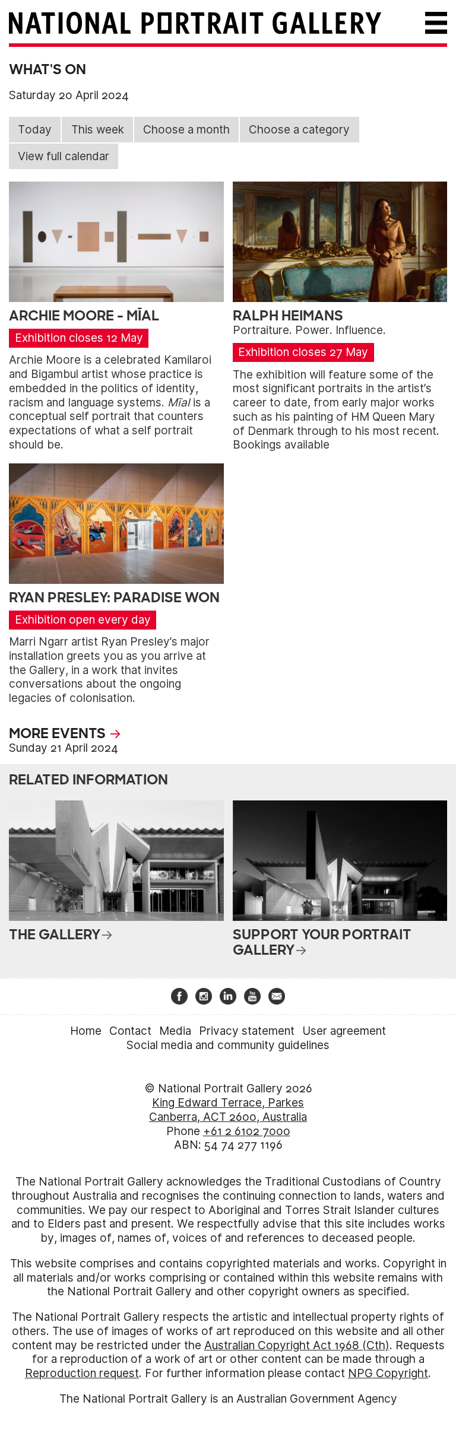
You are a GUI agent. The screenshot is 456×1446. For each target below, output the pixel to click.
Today (35, 129)
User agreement (344, 1031)
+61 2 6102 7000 (246, 1131)
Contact (130, 1031)
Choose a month (186, 129)
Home (86, 1031)
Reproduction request (82, 1373)
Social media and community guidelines (228, 1045)
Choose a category (299, 129)
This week (97, 129)
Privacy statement (246, 1031)
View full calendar (63, 156)
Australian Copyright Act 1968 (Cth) (297, 1345)
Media (175, 1031)
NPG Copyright (388, 1373)
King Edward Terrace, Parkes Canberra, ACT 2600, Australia (228, 1110)
